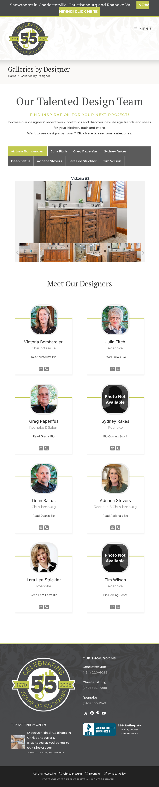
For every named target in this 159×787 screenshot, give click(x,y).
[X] (86, 713)
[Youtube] (104, 713)
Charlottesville (94, 667)
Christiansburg (94, 682)
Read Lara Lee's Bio (43, 595)
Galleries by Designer (35, 75)
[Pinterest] (97, 713)
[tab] (28, 151)
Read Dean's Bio (44, 515)
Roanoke (90, 697)
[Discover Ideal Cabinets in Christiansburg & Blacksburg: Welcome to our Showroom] (18, 742)
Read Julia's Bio (115, 357)
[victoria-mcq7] (22, 252)
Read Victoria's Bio (43, 357)
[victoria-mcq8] (90, 252)
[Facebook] (92, 713)
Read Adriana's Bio (115, 515)
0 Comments (56, 752)
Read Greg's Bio (43, 436)
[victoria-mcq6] (56, 252)
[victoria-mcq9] (124, 252)
